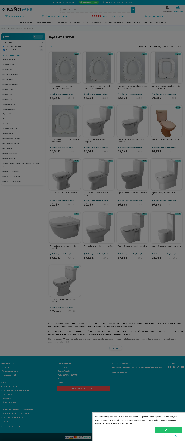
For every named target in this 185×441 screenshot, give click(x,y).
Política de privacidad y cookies (172, 436)
